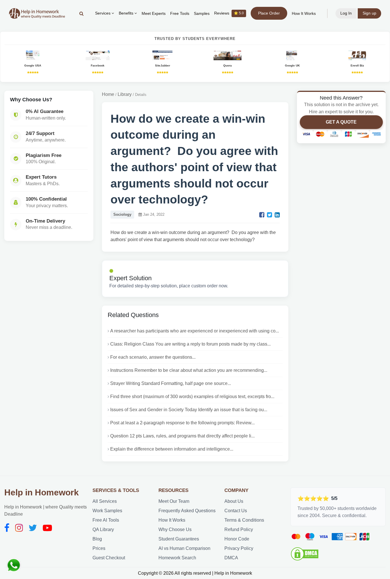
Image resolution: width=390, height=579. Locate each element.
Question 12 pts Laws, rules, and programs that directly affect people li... (182, 435)
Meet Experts (154, 13)
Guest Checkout (109, 557)
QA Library (103, 529)
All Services (105, 501)
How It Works (304, 13)
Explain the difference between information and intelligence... (171, 449)
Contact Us (235, 510)
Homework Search (177, 557)
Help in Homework (41, 492)
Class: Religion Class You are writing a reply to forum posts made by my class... (190, 344)
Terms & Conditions (244, 520)
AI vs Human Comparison (184, 548)
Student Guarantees (178, 538)
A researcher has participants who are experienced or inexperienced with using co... (194, 330)
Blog (97, 538)
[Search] (82, 13)
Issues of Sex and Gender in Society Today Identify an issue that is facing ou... (188, 409)
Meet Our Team (173, 501)
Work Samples (107, 510)
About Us (233, 501)
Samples (202, 13)
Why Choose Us (175, 529)
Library (125, 94)
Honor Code (236, 538)
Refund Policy (238, 529)
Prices (99, 548)
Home (108, 94)
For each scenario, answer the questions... (153, 357)
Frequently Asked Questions (187, 510)
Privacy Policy (238, 548)
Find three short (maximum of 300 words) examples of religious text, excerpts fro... (192, 396)
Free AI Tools (106, 520)
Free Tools (179, 13)
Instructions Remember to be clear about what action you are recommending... (188, 370)
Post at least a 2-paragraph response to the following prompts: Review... (182, 422)
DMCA (231, 557)
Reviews (229, 13)
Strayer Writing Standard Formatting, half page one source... (170, 383)
